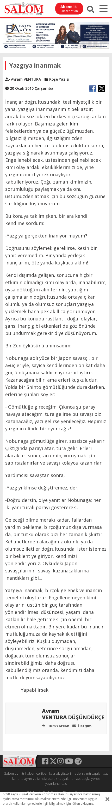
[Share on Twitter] (101, 88)
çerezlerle (34, 803)
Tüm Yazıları (58, 726)
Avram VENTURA (73, 714)
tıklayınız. (87, 803)
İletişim (84, 726)
